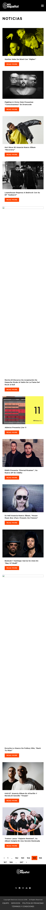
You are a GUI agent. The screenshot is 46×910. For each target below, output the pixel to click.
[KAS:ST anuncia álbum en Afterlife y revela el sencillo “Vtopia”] (23, 776)
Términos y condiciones (23, 906)
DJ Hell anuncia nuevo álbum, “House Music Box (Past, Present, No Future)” (21, 516)
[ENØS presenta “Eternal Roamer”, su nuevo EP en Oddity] (23, 452)
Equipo (5, 903)
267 (22, 862)
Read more (11, 64)
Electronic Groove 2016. (19, 899)
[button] (42, 6)
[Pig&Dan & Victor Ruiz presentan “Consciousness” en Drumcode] (23, 84)
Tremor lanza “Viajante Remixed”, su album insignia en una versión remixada (22, 839)
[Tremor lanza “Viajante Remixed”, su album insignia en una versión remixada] (23, 821)
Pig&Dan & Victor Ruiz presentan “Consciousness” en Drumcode (19, 103)
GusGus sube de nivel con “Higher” (20, 59)
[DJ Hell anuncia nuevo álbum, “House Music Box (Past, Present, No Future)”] (23, 498)
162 (17, 858)
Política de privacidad (33, 903)
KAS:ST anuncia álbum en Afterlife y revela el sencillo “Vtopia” (21, 794)
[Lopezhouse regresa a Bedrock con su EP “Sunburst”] (23, 175)
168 (11, 862)
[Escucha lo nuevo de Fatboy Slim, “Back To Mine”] (23, 659)
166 (41, 858)
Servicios (15, 903)
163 (23, 858)
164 (29, 858)
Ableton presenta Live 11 (15, 427)
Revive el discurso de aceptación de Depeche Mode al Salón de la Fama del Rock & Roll (22, 382)
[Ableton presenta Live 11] (23, 410)
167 (6, 862)
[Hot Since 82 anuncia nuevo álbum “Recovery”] (23, 129)
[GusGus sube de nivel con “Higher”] (23, 41)
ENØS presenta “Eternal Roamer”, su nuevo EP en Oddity (21, 471)
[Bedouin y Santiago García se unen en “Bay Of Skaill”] (23, 543)
